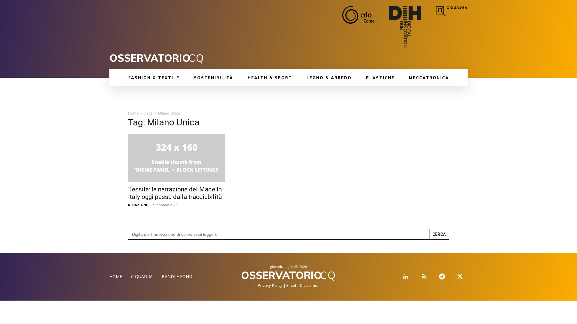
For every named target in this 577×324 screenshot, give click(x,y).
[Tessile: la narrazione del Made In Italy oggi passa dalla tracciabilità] (176, 158)
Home (133, 113)
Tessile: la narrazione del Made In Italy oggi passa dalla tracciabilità (175, 193)
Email (291, 285)
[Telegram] (442, 276)
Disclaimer (309, 285)
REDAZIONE (138, 204)
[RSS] (424, 276)
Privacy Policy (270, 285)
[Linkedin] (406, 276)
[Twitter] (460, 276)
